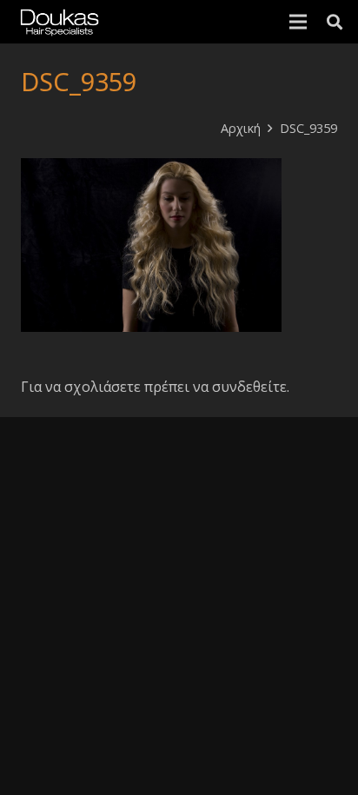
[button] (334, 21)
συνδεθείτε (249, 386)
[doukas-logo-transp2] (59, 21)
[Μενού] (298, 21)
